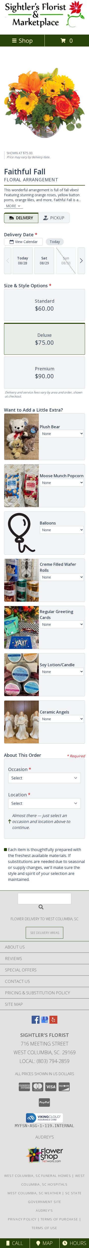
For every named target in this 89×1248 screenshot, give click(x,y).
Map (46, 1243)
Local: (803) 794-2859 (44, 1061)
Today (55, 241)
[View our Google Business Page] (44, 1022)
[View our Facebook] (36, 1022)
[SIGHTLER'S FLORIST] (44, 27)
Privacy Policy (22, 1219)
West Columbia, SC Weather (34, 1193)
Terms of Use (44, 1228)
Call (16, 1243)
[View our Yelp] (53, 1022)
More (11, 205)
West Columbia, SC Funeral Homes (37, 1175)
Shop (26, 40)
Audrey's (44, 1137)
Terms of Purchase (59, 1219)
